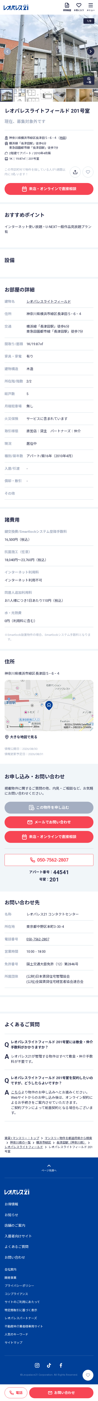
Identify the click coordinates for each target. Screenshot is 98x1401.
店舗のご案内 (15, 1225)
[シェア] (75, 172)
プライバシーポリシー (19, 1285)
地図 (63, 138)
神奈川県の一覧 (20, 1142)
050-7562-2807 (37, 939)
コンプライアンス (16, 1294)
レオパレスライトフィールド (48, 302)
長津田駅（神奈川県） (71, 1142)
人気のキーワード (16, 1334)
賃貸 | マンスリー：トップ (22, 1138)
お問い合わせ (15, 1257)
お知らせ (11, 1215)
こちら (16, 1092)
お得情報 (11, 1204)
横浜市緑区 (43, 1142)
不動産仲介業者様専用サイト (24, 1326)
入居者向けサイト (18, 1236)
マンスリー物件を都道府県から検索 (68, 1138)
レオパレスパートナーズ (21, 1318)
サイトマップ (13, 1342)
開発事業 (10, 1277)
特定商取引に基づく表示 (21, 1310)
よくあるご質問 (16, 1247)
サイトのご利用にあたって (22, 1302)
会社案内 (10, 1269)
